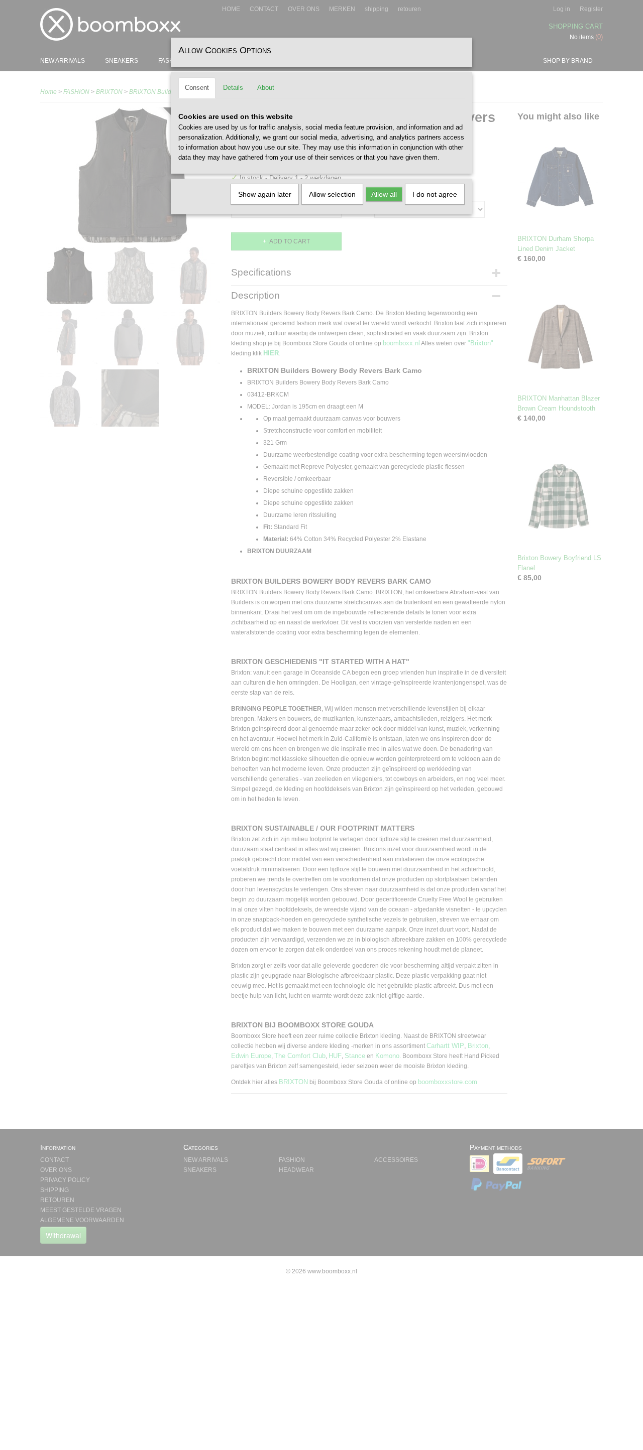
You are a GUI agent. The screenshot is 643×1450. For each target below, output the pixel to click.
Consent (197, 87)
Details (233, 87)
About (265, 87)
